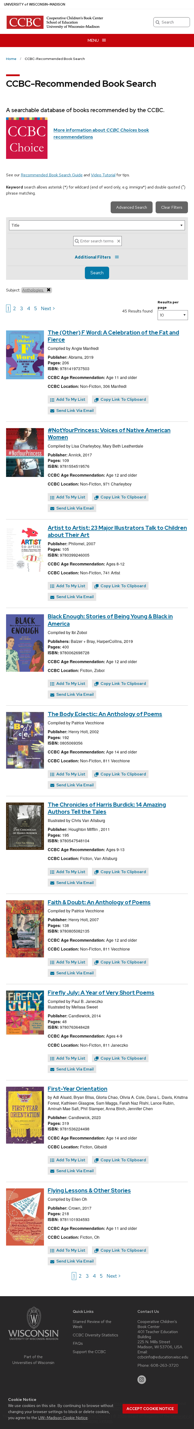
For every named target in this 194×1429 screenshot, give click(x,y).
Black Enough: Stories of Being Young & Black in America (110, 620)
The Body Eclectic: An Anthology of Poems (105, 714)
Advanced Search (131, 207)
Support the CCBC (89, 1351)
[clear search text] (119, 241)
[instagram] (141, 1379)
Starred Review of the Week (92, 1324)
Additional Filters (93, 257)
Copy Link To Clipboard (123, 399)
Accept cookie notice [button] (150, 1408)
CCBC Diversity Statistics (95, 1335)
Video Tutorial (103, 175)
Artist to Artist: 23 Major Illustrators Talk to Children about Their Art (117, 531)
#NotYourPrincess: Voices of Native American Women (109, 434)
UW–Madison (34, 4)
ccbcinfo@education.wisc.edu (162, 1357)
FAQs (78, 1343)
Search (97, 273)
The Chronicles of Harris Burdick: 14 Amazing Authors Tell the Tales (107, 808)
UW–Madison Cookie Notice (63, 1417)
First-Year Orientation (77, 1088)
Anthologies (33, 290)
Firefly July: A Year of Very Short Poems (101, 992)
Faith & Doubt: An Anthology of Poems (99, 902)
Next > (48, 308)
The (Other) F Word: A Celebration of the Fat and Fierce (113, 336)
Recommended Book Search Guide (52, 175)
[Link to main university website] (33, 1340)
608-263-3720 (165, 1365)
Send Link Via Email (74, 410)
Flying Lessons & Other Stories (89, 1190)
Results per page (168, 305)
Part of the (33, 1359)
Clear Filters (171, 207)
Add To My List (70, 399)
